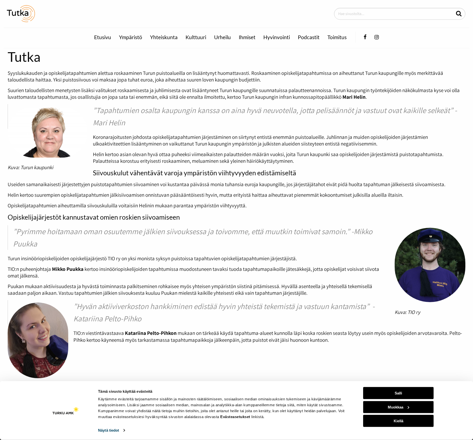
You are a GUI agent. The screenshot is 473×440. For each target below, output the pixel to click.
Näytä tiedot (108, 430)
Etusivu (102, 37)
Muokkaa (395, 407)
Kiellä (398, 421)
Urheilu (222, 37)
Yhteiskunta (164, 37)
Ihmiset (247, 37)
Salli (398, 393)
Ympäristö (130, 37)
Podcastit (309, 37)
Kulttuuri (196, 37)
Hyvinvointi (276, 37)
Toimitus (337, 37)
